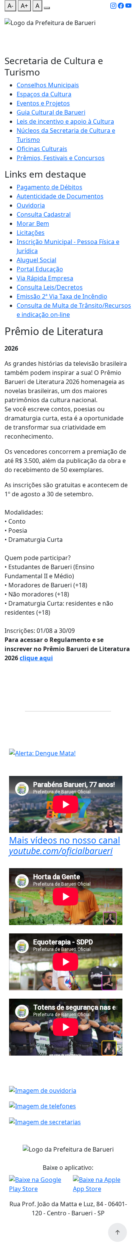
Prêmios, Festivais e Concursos (61, 158)
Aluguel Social (36, 260)
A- (10, 6)
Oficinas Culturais (42, 149)
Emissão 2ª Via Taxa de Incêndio (62, 296)
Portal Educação (40, 269)
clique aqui (36, 658)
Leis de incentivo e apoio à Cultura (65, 121)
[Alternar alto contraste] (47, 8)
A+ (24, 6)
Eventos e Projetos (43, 103)
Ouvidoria (31, 205)
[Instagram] (113, 6)
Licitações (31, 232)
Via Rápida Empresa (45, 278)
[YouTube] (128, 6)
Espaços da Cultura (44, 94)
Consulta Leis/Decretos (50, 287)
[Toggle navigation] (9, 32)
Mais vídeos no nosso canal (64, 845)
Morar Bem (33, 223)
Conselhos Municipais (48, 85)
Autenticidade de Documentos (60, 196)
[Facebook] (121, 6)
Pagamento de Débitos (49, 187)
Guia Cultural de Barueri (51, 112)
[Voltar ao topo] (117, 1232)
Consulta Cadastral (44, 214)
